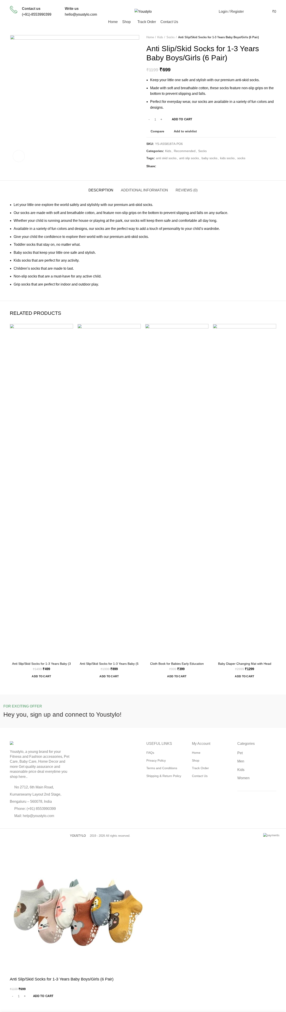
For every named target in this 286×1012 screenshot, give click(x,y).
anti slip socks (189, 158)
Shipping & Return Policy (163, 776)
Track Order (200, 768)
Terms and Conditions (161, 768)
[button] (41, 676)
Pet (240, 753)
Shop (195, 760)
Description (100, 190)
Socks (170, 37)
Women (243, 778)
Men (240, 761)
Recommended (185, 151)
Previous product (265, 37)
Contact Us (200, 776)
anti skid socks (166, 158)
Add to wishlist (185, 131)
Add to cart (182, 119)
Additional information (144, 190)
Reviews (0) (187, 190)
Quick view (69, 341)
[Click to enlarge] (18, 156)
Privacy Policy (156, 760)
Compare (157, 131)
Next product (274, 37)
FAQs (150, 752)
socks (241, 158)
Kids (160, 37)
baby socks (209, 158)
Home (150, 37)
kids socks (227, 158)
